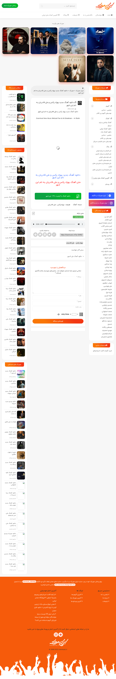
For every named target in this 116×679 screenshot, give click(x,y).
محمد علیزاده (107, 315)
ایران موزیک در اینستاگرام (99, 203)
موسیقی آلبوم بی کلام (104, 113)
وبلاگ (65, 15)
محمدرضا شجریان (106, 318)
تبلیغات (75, 15)
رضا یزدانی (108, 267)
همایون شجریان (106, 337)
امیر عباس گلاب (106, 226)
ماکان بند (109, 299)
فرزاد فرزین (108, 296)
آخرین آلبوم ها (76, 595)
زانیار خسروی (107, 274)
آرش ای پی (108, 217)
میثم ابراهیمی (107, 334)
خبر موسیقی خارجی (105, 160)
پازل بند (109, 242)
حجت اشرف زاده (106, 251)
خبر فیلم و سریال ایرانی (103, 151)
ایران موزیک (80, 91)
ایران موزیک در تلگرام (99, 195)
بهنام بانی (108, 239)
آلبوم (107, 106)
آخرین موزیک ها (75, 598)
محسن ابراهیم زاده (106, 302)
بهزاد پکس (79, 243)
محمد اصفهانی (107, 311)
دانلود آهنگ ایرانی (105, 129)
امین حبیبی (108, 229)
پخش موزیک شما (10, 6)
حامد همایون (107, 248)
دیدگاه (78, 277)
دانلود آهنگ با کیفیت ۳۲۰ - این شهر (58, 196)
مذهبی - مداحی (106, 110)
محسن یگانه (107, 308)
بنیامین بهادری (107, 236)
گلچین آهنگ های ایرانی (50, 15)
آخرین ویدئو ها (76, 601)
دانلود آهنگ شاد (106, 132)
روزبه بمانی (108, 270)
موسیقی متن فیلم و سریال (102, 141)
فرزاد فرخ (109, 292)
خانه (109, 15)
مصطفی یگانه (107, 327)
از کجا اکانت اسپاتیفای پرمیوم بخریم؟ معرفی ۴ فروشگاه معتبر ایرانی (45, 598)
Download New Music (44, 118)
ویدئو (107, 184)
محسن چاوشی (107, 305)
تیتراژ (109, 126)
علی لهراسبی (108, 286)
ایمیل (79, 301)
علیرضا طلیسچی (106, 289)
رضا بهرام (109, 261)
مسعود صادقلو (107, 321)
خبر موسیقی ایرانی (105, 157)
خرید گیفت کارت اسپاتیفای (102, 351)
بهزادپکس (60, 205)
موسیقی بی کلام (105, 138)
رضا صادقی (108, 264)
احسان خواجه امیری (105, 223)
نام (80, 296)
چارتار (110, 245)
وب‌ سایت (78, 307)
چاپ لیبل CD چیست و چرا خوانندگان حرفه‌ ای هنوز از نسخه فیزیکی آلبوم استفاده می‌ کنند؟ (45, 617)
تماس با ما (86, 15)
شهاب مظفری (107, 283)
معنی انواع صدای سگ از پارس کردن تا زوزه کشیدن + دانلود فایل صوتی (45, 607)
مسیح (110, 324)
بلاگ (107, 147)
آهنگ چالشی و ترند (105, 122)
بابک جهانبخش (107, 232)
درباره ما (105, 598)
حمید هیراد (108, 258)
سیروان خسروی (107, 280)
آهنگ (107, 119)
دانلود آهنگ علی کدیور (74, 256)
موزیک (71, 91)
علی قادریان (52, 205)
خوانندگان (98, 15)
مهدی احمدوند (107, 330)
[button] (92, 106)
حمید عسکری (107, 255)
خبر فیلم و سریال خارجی (103, 154)
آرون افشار (108, 220)
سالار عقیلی (108, 277)
